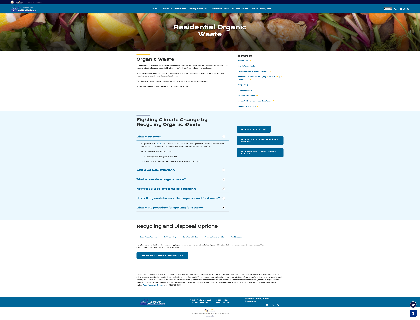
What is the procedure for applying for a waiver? (170, 207)
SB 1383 (159, 143)
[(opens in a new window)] (16, 2)
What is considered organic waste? (161, 179)
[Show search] (395, 8)
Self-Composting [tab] (170, 237)
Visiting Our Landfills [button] (198, 9)
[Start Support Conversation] (413, 304)
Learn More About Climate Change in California (258, 153)
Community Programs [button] (261, 9)
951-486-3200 (223, 300)
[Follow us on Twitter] (404, 9)
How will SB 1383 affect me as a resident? (166, 188)
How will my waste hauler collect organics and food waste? (178, 198)
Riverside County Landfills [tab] (214, 237)
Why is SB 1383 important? (155, 170)
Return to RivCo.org (35, 2)
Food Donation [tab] (236, 237)
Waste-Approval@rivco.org (153, 285)
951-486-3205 (224, 303)
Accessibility (210, 316)
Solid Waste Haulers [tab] (190, 237)
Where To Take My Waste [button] (174, 9)
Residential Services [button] (220, 9)
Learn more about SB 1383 (253, 129)
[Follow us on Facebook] (400, 9)
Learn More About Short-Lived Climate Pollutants (259, 140)
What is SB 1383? (149, 136)
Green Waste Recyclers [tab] (148, 237)
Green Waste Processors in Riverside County (162, 255)
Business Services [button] (240, 9)
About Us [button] (154, 9)
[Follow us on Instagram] (408, 9)
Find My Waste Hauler (246, 66)
